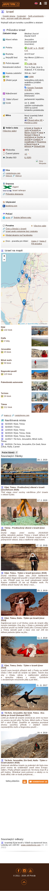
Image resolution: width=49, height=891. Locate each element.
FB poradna (36, 244)
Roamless (41, 142)
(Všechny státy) (10, 131)
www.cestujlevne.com (31, 845)
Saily (26, 130)
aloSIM (27, 140)
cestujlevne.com (13, 173)
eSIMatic (37, 140)
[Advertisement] (24, 810)
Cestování (21, 16)
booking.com (11, 206)
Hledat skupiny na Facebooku (19, 235)
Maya (35, 135)
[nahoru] (24, 882)
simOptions (29, 137)
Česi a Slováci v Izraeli (16, 229)
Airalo (29, 128)
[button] (23, 303)
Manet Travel (30, 133)
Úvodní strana (9, 16)
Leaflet (22, 324)
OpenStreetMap (33, 324)
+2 (25, 154)
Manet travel (31, 144)
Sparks (37, 128)
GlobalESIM (39, 146)
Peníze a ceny (30, 123)
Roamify (35, 130)
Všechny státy (40, 226)
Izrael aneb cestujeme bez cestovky (22, 231)
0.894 (31, 77)
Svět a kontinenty (36, 16)
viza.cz (9, 176)
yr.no (8, 218)
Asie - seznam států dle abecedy (15, 18)
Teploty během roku (22, 218)
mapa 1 (34, 241)
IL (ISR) (27, 158)
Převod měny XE (34, 120)
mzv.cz (18, 176)
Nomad (27, 135)
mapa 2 (43, 241)
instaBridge (29, 142)
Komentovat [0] (39, 781)
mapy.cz (7, 415)
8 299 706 (31, 64)
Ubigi (40, 133)
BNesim (28, 146)
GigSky (40, 137)
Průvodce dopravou (14, 194)
